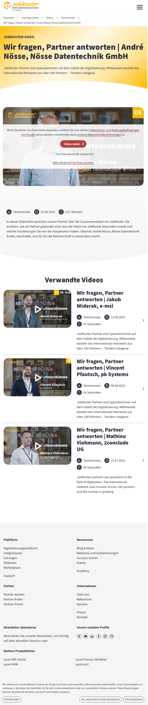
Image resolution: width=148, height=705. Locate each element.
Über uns (83, 594)
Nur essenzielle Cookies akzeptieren (100, 699)
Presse (81, 612)
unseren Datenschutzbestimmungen (99, 135)
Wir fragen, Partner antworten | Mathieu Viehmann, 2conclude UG (48, 429)
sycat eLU (82, 664)
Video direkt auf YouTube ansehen (73, 163)
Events (81, 563)
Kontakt (82, 617)
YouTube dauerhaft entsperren (74, 154)
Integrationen (13, 553)
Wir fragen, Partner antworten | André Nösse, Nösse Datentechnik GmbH (42, 23)
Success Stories (87, 558)
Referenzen (84, 599)
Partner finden (13, 599)
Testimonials (68, 18)
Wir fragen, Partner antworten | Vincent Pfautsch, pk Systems (45, 360)
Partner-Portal (13, 604)
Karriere (82, 604)
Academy (83, 571)
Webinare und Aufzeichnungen (97, 553)
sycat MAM (11, 664)
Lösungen (10, 558)
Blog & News (85, 548)
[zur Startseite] (22, 12)
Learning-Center (30, 18)
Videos (49, 18)
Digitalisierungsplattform (21, 548)
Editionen (10, 563)
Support (9, 576)
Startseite (9, 18)
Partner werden (14, 594)
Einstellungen (12, 699)
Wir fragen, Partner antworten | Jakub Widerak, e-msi (39, 292)
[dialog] (74, 693)
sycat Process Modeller (91, 659)
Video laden (72, 144)
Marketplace (12, 567)
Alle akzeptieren (133, 699)
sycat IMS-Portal (15, 659)
